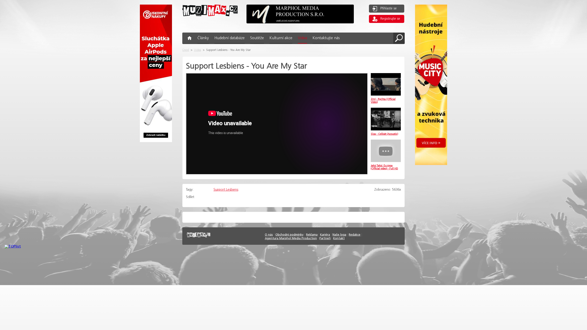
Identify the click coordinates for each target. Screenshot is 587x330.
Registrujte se (390, 18)
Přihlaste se (388, 8)
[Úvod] (210, 20)
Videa (197, 50)
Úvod (185, 50)
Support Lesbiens (225, 189)
